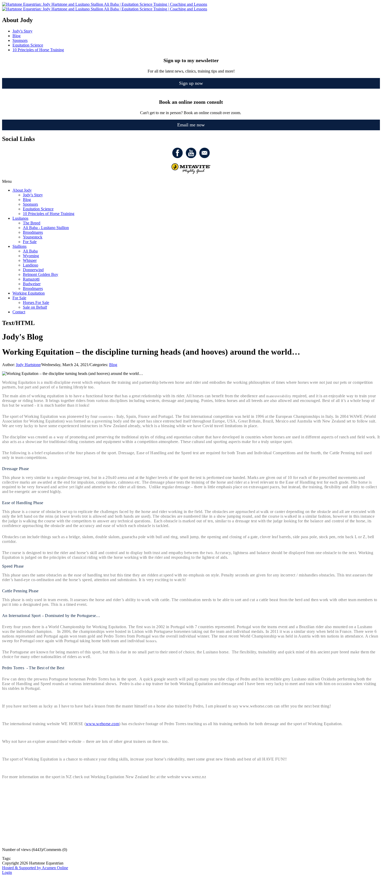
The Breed (31, 223)
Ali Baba (30, 251)
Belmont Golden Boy (40, 274)
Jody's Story (33, 195)
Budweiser (32, 284)
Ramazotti (31, 279)
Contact (18, 312)
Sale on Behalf (35, 307)
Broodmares (33, 232)
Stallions (19, 246)
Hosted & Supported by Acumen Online (35, 868)
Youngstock (32, 237)
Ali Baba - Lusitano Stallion (46, 227)
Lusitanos (20, 218)
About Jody (22, 190)
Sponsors (30, 204)
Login (7, 872)
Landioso (30, 265)
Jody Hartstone (28, 364)
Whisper (30, 260)
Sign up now (191, 83)
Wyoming (31, 256)
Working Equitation (28, 293)
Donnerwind (33, 270)
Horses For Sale (36, 302)
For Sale (30, 241)
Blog (27, 199)
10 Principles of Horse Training (48, 213)
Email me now (191, 124)
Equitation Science (38, 209)
